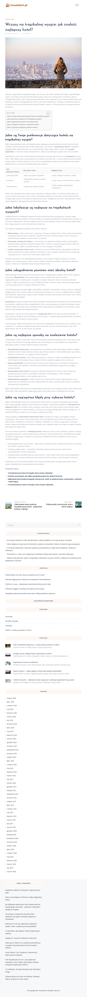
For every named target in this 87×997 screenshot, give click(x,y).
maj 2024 (10, 731)
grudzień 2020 (12, 831)
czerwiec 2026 (12, 705)
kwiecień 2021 (12, 816)
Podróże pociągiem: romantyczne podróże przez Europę (24, 589)
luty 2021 (10, 824)
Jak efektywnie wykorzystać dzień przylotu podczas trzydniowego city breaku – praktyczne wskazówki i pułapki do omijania (22, 906)
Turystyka (9, 19)
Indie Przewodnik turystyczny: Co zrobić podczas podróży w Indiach (36, 645)
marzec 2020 (11, 864)
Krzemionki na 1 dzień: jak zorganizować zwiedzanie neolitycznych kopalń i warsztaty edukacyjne (40, 554)
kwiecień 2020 (12, 860)
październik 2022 (12, 750)
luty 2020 (10, 868)
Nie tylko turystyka (11, 621)
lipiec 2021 (10, 805)
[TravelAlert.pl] (16, 5)
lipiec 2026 (10, 702)
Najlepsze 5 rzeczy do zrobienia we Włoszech (21, 938)
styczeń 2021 (11, 827)
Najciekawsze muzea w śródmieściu (25, 662)
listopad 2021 (11, 790)
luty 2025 (10, 720)
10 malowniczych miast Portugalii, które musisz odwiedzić (30, 473)
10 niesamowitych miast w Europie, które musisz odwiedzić (30, 485)
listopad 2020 (11, 835)
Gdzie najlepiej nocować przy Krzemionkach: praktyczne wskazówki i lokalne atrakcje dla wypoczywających (43, 544)
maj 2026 (10, 709)
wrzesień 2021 (12, 798)
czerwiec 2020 (12, 853)
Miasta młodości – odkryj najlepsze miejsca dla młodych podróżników (37, 671)
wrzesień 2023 (12, 746)
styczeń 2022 (11, 783)
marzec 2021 (11, 820)
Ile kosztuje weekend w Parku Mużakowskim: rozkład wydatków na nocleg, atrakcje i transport (39, 540)
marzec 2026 (11, 717)
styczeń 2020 (11, 872)
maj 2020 (10, 857)
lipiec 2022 (10, 761)
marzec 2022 (11, 776)
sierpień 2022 (11, 757)
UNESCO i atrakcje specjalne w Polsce (18, 630)
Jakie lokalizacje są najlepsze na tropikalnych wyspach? (24, 119)
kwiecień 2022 (12, 772)
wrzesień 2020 (12, 842)
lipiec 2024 (10, 728)
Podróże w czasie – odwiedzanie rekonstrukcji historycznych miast (28, 584)
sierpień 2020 (11, 846)
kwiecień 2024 (12, 735)
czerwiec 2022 (12, 765)
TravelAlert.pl (43, 990)
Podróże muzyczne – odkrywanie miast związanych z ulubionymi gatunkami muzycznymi (43, 680)
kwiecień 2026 (12, 713)
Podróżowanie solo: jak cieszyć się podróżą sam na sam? (25, 575)
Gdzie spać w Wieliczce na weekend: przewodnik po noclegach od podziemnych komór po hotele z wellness (23, 945)
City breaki (8, 617)
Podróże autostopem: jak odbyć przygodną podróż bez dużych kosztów (35, 476)
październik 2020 (12, 838)
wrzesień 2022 (12, 754)
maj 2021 (10, 812)
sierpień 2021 (11, 801)
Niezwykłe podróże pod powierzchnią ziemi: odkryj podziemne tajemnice (30, 593)
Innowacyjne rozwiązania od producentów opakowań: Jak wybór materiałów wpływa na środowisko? (20, 916)
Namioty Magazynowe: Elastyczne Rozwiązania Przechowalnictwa (28, 579)
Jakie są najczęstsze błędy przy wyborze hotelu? (22, 127)
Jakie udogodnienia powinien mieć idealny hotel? (22, 122)
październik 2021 (12, 794)
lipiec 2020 (10, 849)
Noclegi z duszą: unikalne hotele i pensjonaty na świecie (32, 654)
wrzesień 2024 (12, 724)
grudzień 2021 (12, 787)
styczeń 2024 (11, 739)
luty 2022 (10, 779)
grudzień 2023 (12, 742)
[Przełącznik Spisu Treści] (47, 113)
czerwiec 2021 (12, 809)
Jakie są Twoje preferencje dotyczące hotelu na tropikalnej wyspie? (28, 116)
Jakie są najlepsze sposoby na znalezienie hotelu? (23, 124)
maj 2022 (10, 768)
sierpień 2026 (11, 698)
